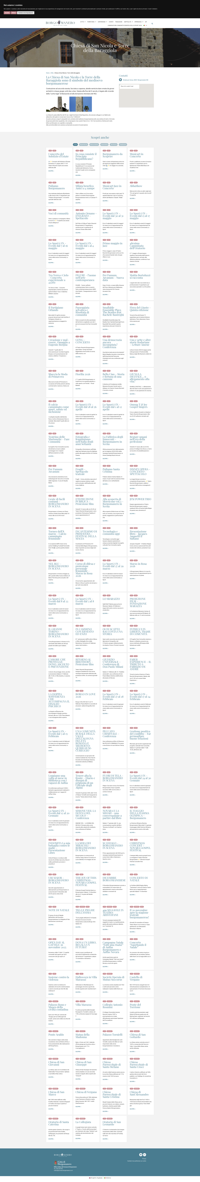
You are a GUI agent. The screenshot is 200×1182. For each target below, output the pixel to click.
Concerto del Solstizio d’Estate (58, 155)
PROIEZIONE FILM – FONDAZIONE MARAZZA (138, 602)
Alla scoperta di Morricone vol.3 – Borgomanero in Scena (113, 502)
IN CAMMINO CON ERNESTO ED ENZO (85, 631)
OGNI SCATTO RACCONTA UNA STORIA (112, 631)
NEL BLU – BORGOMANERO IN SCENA (58, 566)
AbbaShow (136, 186)
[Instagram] (144, 1154)
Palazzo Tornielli (112, 1034)
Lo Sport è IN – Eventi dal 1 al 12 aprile (112, 407)
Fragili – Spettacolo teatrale (82, 471)
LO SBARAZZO (111, 599)
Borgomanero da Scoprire (112, 155)
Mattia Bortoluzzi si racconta (140, 276)
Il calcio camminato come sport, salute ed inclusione (58, 408)
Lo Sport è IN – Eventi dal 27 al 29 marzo (113, 566)
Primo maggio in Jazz (112, 244)
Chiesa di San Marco (56, 1093)
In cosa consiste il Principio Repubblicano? (86, 156)
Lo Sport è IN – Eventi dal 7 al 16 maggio (58, 245)
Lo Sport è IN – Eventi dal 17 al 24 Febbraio (140, 696)
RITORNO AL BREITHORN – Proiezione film (85, 662)
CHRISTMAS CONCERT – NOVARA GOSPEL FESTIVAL (140, 846)
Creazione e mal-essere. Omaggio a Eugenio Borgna (59, 342)
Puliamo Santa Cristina (111, 470)
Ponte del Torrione (135, 1006)
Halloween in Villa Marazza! (86, 978)
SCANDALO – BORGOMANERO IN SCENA (113, 845)
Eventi (111, 22)
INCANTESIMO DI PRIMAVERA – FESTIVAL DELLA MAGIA (86, 535)
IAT (146, 22)
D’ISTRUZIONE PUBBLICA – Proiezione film (85, 501)
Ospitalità (104, 144)
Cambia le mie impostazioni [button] (25, 12)
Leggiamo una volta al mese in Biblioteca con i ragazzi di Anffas (58, 779)
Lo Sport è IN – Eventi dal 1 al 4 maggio (85, 245)
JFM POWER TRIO (140, 499)
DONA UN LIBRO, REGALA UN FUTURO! (86, 945)
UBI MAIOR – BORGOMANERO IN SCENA (58, 880)
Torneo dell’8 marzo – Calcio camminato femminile (57, 535)
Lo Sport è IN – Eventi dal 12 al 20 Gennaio (58, 813)
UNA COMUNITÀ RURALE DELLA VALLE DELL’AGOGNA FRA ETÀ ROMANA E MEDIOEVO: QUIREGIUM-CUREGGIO (85, 740)
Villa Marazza (83, 1004)
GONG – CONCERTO (83, 341)
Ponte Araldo (56, 1034)
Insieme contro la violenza (58, 978)
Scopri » (51, 171)
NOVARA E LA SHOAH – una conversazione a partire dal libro (112, 814)
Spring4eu (138, 22)
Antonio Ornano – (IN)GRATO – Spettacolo (86, 215)
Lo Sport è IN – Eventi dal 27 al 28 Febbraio (113, 696)
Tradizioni (118, 22)
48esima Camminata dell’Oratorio (137, 245)
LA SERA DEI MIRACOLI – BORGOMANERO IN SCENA (86, 846)
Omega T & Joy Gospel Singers (138, 406)
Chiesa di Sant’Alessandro (139, 1093)
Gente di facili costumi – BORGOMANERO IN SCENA (58, 502)
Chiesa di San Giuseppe (83, 1063)
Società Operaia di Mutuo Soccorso (113, 978)
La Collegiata (83, 1122)
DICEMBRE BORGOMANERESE (114, 879)
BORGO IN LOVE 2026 (86, 695)
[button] (152, 23)
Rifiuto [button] (13, 12)
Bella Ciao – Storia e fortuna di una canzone (113, 376)
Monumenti (94, 144)
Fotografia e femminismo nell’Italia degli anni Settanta (84, 440)
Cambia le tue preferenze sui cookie (136, 1161)
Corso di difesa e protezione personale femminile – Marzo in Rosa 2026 (85, 569)
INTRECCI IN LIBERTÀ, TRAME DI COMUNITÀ (140, 631)
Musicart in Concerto (136, 155)
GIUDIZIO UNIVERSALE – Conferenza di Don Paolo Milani (113, 663)
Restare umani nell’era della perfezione (138, 439)
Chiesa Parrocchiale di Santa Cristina (112, 1094)
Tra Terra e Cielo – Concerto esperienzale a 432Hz (58, 278)
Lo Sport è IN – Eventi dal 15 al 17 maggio (140, 215)
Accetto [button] (7, 12)
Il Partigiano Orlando (55, 309)
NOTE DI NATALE (58, 910)
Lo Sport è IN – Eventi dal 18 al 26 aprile (86, 407)
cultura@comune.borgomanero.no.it (63, 1170)
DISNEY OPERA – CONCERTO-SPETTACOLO (140, 471)
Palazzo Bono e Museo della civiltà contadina (58, 1007)
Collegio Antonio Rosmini (112, 1006)
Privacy (144, 1158)
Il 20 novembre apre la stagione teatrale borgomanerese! (139, 913)
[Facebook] (140, 1154)
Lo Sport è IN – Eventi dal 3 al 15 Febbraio (58, 733)
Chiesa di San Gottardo (138, 1036)
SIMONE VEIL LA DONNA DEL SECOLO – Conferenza (86, 814)
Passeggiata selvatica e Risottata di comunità (82, 311)
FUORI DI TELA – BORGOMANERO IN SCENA (113, 778)
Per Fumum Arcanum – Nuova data (113, 277)
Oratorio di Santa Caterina (58, 1123)
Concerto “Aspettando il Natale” (138, 945)
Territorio (91, 22)
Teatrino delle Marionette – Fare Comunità (59, 439)
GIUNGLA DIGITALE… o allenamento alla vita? (139, 377)
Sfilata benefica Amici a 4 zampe (85, 187)
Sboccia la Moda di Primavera (58, 375)
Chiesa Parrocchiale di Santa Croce (139, 1064)
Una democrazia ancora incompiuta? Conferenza (112, 343)
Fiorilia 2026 (83, 374)
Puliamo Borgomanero (56, 187)
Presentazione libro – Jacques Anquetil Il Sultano (138, 535)
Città (82, 22)
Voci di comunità (58, 213)
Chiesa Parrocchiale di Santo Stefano (112, 1064)
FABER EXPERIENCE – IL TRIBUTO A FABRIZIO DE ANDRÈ (140, 664)
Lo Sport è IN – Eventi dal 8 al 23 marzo (58, 601)
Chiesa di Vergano (86, 1092)
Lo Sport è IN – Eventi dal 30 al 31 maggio (113, 215)
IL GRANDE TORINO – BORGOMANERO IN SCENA (58, 632)
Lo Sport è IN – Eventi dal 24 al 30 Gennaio (140, 778)
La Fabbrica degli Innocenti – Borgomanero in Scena (113, 440)
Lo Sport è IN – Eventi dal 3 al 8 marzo (85, 601)
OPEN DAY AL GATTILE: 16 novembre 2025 (57, 945)
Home (47, 73)
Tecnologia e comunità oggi (111, 533)
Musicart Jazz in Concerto (112, 187)
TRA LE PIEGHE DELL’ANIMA (85, 911)
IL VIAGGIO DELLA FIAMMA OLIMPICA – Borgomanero (139, 814)
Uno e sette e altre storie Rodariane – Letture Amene (140, 342)
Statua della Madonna (82, 1036)
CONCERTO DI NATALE (139, 879)
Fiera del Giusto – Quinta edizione (140, 309)
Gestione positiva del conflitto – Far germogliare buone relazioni (140, 734)
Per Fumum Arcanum (55, 470)
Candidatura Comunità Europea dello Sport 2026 (125, 25)
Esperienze (102, 22)
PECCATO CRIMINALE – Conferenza (111, 733)
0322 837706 (59, 1168)
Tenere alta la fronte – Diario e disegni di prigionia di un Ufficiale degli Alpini (85, 781)
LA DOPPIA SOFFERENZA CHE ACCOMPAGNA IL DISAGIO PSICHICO (59, 700)
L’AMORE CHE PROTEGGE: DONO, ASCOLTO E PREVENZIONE (58, 663)
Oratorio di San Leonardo (112, 1123)
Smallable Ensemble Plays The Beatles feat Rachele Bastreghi (113, 311)
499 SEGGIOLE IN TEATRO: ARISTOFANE (113, 912)
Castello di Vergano (136, 978)
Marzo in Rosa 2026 (138, 565)
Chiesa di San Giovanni (56, 1063)
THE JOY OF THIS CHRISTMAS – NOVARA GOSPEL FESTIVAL (86, 881)
